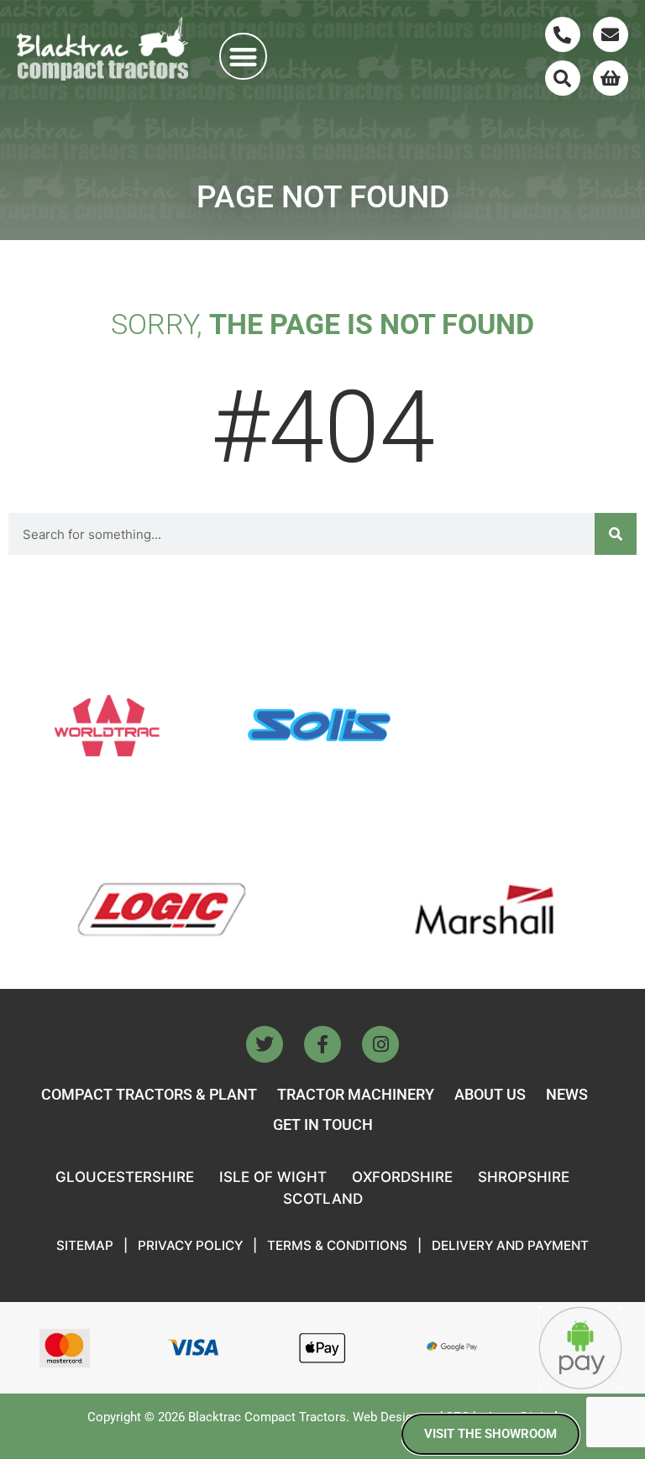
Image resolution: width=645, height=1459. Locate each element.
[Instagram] (380, 1044)
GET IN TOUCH (323, 1124)
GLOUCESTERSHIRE (124, 1177)
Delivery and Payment (510, 1245)
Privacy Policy (190, 1245)
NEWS (567, 1094)
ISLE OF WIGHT (273, 1177)
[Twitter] (264, 1044)
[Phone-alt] (562, 34)
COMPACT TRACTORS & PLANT (149, 1094)
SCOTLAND (323, 1198)
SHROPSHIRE (523, 1177)
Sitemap (84, 1245)
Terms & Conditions (337, 1245)
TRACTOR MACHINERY (355, 1094)
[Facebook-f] (322, 1044)
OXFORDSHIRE (402, 1177)
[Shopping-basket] (610, 78)
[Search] (562, 78)
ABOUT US (490, 1094)
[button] (243, 57)
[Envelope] (610, 34)
